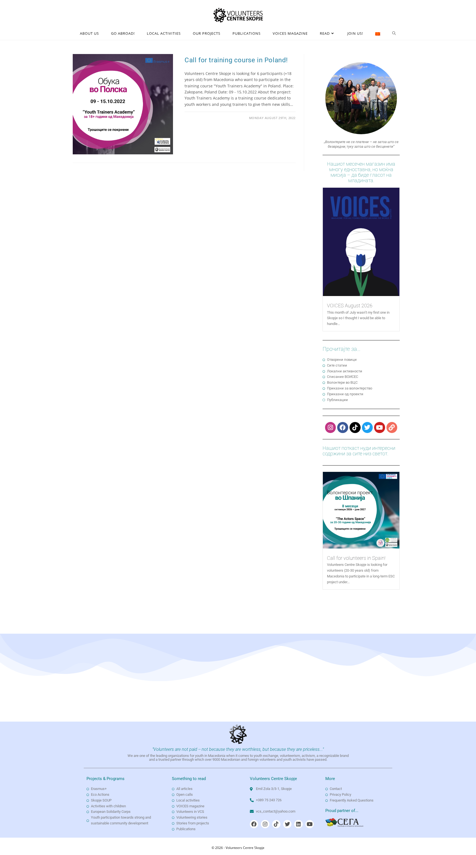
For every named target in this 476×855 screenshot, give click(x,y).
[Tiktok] (355, 427)
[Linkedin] (298, 824)
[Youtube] (379, 427)
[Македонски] (377, 33)
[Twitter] (367, 427)
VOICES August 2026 (349, 305)
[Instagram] (330, 427)
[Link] (391, 427)
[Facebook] (342, 427)
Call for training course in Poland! (236, 60)
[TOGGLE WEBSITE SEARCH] (394, 33)
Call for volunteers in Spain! (356, 558)
